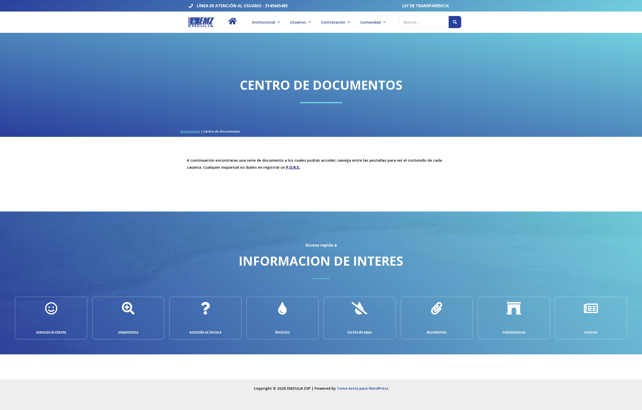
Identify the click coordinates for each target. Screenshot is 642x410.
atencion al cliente (51, 332)
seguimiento (128, 332)
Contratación (333, 22)
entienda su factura (205, 332)
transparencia (513, 332)
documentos (437, 332)
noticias (590, 332)
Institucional (263, 22)
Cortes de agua (359, 332)
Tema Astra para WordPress (362, 388)
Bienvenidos (190, 131)
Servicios (282, 332)
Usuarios (298, 22)
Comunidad (370, 22)
